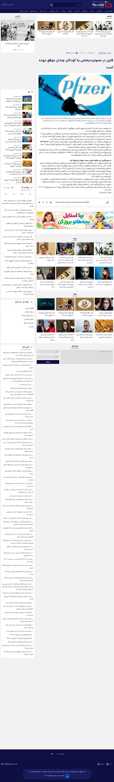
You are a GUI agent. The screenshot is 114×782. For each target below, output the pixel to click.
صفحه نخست (108, 11)
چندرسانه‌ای (34, 11)
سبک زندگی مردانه (27, 315)
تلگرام (102, 764)
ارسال (48, 362)
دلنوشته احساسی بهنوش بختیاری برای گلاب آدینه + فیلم (65, 337)
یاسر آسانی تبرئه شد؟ (25, 385)
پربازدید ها (25, 187)
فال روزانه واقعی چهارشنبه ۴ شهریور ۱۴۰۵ (46, 314)
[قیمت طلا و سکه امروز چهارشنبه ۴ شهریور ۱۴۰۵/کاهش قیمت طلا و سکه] (84, 25)
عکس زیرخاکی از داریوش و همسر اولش (46, 258)
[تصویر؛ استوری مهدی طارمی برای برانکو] (27, 107)
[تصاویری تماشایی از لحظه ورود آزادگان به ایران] (18, 30)
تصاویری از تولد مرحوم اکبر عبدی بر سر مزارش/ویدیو (17, 404)
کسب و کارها (24, 11)
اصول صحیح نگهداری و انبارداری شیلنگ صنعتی (18, 461)
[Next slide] (32, 30)
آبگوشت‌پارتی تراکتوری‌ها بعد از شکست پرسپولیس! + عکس (12, 124)
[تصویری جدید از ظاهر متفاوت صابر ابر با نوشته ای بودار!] (84, 273)
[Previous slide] (3, 30)
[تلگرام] (43, 202)
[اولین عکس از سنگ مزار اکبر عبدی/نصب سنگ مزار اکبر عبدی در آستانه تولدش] (65, 248)
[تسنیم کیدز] (75, 221)
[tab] (22, 49)
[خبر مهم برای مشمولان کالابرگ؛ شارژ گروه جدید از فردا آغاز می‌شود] (27, 139)
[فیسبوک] (47, 202)
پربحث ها (7, 187)
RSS (4, 5)
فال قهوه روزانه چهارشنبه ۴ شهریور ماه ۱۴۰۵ (46, 33)
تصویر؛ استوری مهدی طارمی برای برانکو (13, 108)
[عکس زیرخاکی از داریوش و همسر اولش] (46, 248)
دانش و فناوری (54, 11)
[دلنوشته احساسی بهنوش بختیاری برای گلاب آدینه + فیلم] (65, 326)
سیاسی (92, 11)
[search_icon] (51, 5)
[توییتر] (39, 202)
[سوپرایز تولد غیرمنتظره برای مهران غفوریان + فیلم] (84, 326)
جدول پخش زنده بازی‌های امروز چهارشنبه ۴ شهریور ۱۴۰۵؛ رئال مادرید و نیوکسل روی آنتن (12, 100)
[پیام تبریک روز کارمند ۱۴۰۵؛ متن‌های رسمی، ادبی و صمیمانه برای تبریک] (103, 25)
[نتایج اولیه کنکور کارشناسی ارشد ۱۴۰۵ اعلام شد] (27, 172)
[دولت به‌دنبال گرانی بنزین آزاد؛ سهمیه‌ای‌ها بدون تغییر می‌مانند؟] (27, 115)
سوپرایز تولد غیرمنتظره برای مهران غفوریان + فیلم (85, 336)
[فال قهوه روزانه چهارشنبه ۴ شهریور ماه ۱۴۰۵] (47, 25)
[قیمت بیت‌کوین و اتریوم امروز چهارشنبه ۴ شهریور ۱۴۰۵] (27, 155)
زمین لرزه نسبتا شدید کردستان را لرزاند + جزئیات (18, 375)
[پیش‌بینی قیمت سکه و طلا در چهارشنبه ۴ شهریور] (104, 326)
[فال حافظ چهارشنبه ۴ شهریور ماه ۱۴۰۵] (65, 25)
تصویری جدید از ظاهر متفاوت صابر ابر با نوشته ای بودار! (85, 284)
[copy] (107, 202)
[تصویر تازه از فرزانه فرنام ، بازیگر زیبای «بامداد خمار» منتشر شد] (84, 248)
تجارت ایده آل (28, 319)
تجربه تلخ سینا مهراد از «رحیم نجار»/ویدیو (18, 257)
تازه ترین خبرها (28, 323)
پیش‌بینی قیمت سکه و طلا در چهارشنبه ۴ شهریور (104, 336)
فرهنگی (70, 11)
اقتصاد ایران (29, 308)
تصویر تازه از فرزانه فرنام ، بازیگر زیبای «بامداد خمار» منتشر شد (85, 260)
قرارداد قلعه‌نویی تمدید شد (24, 371)
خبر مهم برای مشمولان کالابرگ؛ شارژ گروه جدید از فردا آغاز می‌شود (13, 140)
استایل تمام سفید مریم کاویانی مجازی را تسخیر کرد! (47, 284)
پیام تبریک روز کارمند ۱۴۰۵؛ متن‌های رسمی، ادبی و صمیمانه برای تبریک (103, 34)
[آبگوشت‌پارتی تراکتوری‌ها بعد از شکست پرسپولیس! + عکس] (27, 123)
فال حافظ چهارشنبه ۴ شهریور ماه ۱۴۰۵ (65, 33)
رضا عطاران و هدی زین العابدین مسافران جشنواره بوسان (46, 337)
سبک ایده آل (29, 312)
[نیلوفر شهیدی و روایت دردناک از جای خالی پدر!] (104, 304)
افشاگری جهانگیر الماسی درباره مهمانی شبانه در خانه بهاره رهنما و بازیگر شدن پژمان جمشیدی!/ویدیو (17, 203)
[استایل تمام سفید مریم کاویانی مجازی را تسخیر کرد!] (46, 273)
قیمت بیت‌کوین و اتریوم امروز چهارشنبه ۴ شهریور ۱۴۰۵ (12, 157)
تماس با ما (10, 5)
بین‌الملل (85, 11)
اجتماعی (77, 11)
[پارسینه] (101, 4)
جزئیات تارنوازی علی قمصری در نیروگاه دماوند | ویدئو (17, 439)
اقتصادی (100, 11)
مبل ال (31, 326)
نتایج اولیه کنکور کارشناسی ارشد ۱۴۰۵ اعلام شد (13, 173)
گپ (110, 764)
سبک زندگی (44, 11)
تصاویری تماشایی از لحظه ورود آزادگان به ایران (17, 45)
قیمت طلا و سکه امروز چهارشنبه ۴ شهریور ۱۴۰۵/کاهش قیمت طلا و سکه (84, 34)
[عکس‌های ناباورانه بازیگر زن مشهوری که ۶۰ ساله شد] (104, 273)
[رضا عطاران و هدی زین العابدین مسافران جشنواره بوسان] (46, 326)
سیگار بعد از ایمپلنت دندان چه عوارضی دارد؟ (19, 631)
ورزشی (63, 11)
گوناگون (109, 16)
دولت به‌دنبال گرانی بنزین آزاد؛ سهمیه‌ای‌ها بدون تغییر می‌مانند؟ (12, 116)
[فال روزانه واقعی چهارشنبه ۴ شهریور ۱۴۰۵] (46, 304)
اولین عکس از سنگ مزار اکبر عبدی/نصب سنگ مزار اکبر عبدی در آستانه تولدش (65, 260)
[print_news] (50, 202)
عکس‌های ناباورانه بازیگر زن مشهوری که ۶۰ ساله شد (104, 283)
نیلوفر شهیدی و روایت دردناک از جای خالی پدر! (105, 314)
